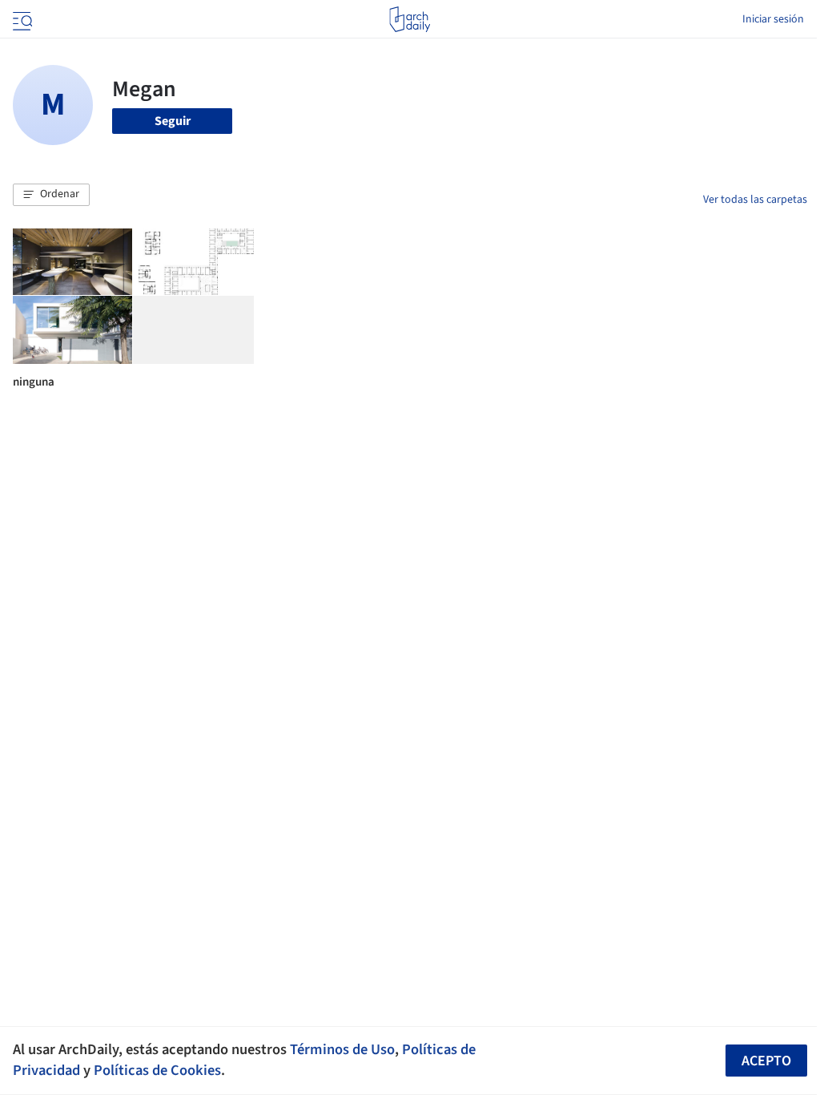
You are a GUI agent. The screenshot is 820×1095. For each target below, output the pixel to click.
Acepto (766, 1061)
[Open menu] (21, 19)
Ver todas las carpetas (755, 199)
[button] (51, 195)
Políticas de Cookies (157, 1070)
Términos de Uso (342, 1049)
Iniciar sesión (773, 19)
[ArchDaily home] (409, 19)
